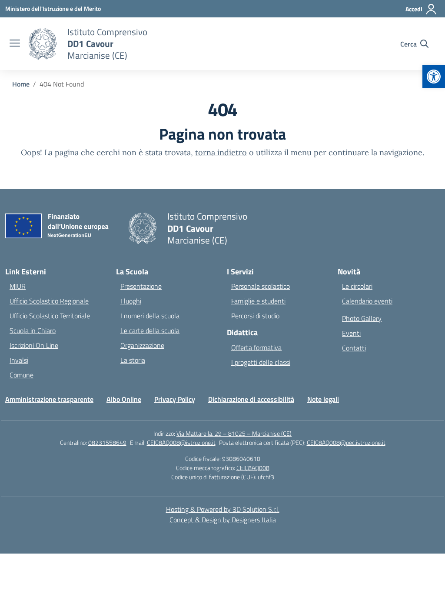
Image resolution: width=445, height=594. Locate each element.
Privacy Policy (174, 399)
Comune (21, 375)
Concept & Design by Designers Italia (222, 519)
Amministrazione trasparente (49, 399)
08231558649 (107, 442)
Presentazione (141, 286)
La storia (132, 360)
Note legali (323, 399)
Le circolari (357, 286)
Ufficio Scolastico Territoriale (50, 315)
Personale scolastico (260, 286)
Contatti (354, 348)
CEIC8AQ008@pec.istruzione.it (346, 442)
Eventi (351, 333)
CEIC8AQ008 (252, 467)
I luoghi (130, 301)
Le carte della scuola (149, 330)
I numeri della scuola (149, 315)
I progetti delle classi (260, 362)
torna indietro (221, 152)
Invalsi (19, 360)
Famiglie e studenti (258, 301)
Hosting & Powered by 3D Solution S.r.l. (222, 509)
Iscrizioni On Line (34, 345)
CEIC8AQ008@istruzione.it (181, 442)
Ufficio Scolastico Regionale (49, 301)
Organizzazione (142, 345)
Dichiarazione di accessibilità (251, 399)
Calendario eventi (367, 301)
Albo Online (123, 399)
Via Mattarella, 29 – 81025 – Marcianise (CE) (234, 433)
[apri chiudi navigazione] (15, 44)
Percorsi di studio (255, 315)
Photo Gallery (362, 318)
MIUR (18, 286)
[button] (433, 76)
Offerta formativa (256, 347)
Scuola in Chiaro (33, 330)
